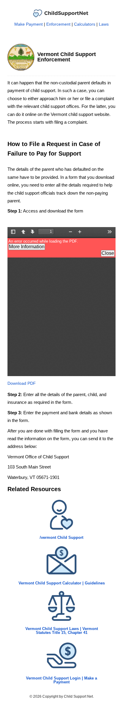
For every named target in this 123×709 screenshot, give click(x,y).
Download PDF (21, 383)
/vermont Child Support (61, 537)
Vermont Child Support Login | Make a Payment (61, 680)
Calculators (84, 24)
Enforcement (58, 24)
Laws (104, 24)
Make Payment (28, 24)
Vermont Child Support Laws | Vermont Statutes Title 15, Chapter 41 (61, 630)
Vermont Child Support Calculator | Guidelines (62, 583)
